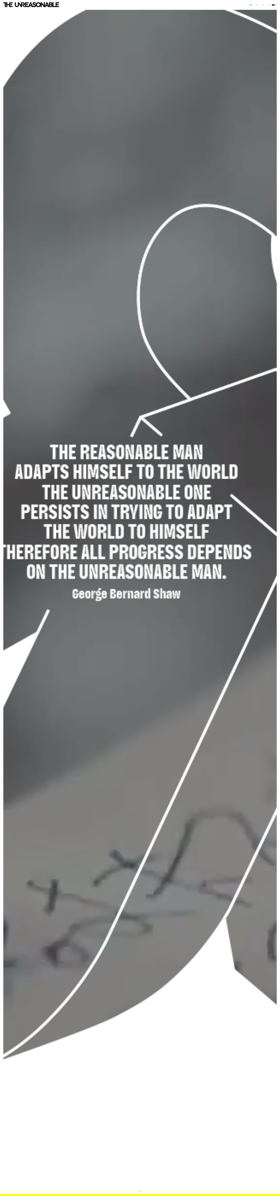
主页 (250, 5)
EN (275, 4)
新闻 (263, 5)
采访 (257, 5)
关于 (269, 5)
